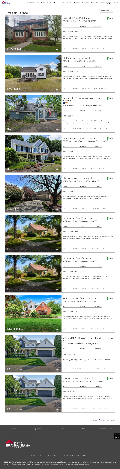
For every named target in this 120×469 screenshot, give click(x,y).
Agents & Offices (65, 3)
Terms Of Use (33, 455)
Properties (30, 4)
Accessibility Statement (64, 455)
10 (108, 420)
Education (76, 3)
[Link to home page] (7, 3)
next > (112, 420)
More (115, 4)
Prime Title (94, 3)
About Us (54, 4)
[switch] (57, 49)
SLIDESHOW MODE (106, 11)
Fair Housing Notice (84, 455)
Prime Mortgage (105, 3)
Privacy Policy (46, 455)
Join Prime (85, 3)
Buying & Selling (42, 4)
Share (117, 437)
